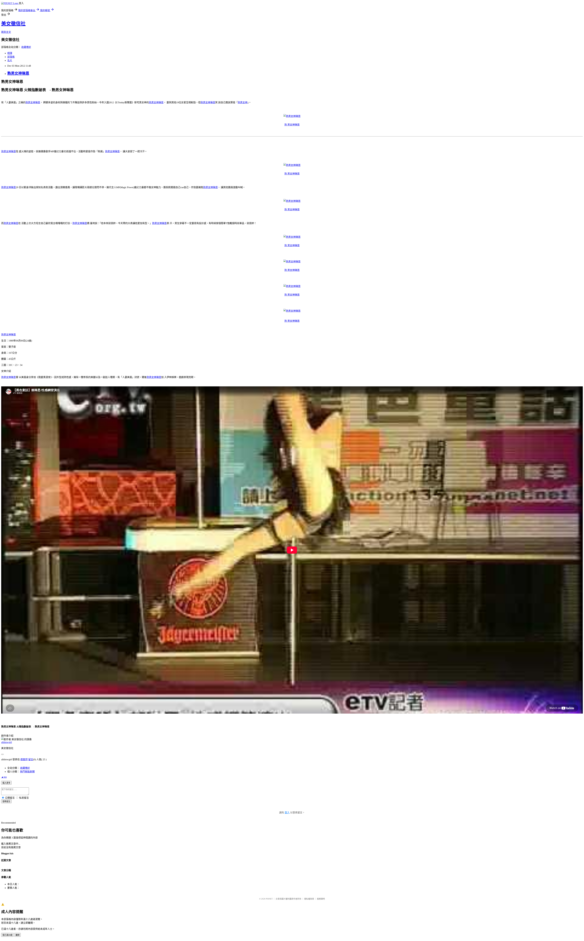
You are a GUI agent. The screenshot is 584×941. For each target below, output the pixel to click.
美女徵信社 (13, 23)
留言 (30, 759)
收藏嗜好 (26, 47)
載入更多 (6, 783)
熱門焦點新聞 (27, 771)
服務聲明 (321, 899)
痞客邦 (24, 759)
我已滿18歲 (7, 935)
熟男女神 (242, 102)
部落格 (11, 57)
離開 (17, 935)
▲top (4, 777)
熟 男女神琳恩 (292, 124)
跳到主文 (6, 32)
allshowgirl (6, 742)
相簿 (9, 53)
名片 (9, 60)
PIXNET (269, 899)
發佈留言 (6, 801)
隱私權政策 (309, 899)
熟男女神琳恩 (18, 73)
